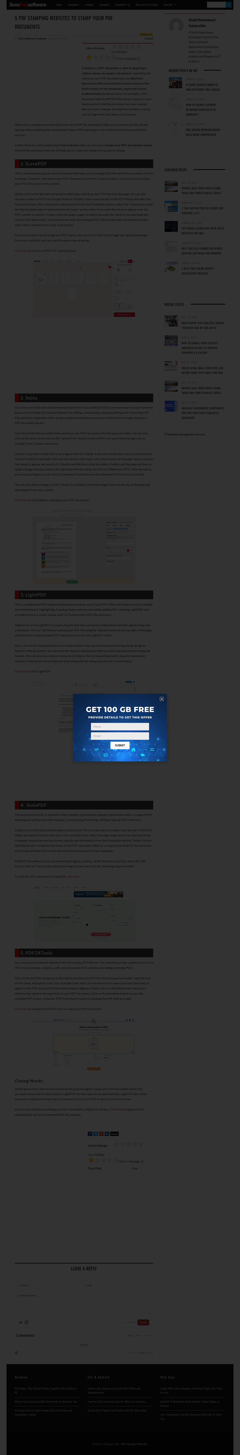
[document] (120, 727)
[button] (161, 699)
